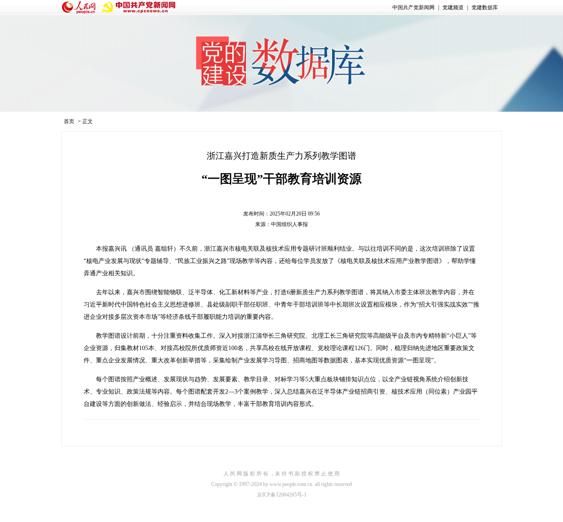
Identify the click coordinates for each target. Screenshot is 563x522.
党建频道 (453, 7)
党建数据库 (485, 7)
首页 (69, 121)
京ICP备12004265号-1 (282, 495)
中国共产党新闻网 (413, 7)
